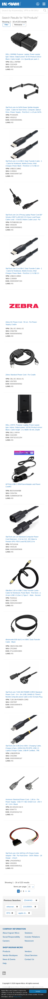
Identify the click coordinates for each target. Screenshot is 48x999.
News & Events (9, 959)
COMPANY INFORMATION (14, 929)
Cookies (6, 987)
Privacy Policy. (17, 996)
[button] (37, 4)
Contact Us (29, 959)
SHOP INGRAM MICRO (13, 947)
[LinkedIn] (4, 974)
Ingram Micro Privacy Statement (21, 987)
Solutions (28, 933)
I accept (38, 991)
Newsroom (29, 941)
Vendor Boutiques (10, 955)
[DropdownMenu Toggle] (44, 4)
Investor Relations (32, 937)
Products (6, 951)
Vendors (28, 951)
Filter (6, 25)
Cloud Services (31, 955)
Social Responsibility (11, 937)
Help (5, 963)
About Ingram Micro (11, 933)
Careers (6, 941)
